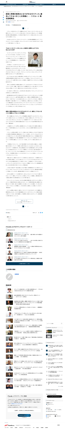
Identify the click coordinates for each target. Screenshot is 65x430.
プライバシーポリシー (28, 427)
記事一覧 (54, 4)
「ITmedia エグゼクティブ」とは (11, 4)
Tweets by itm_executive (51, 394)
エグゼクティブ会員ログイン (39, 4)
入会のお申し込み (25, 4)
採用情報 (42, 427)
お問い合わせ (21, 427)
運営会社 (37, 427)
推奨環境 (46, 427)
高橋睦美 (17, 274)
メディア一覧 (6, 427)
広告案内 (16, 427)
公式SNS (11, 427)
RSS (33, 427)
